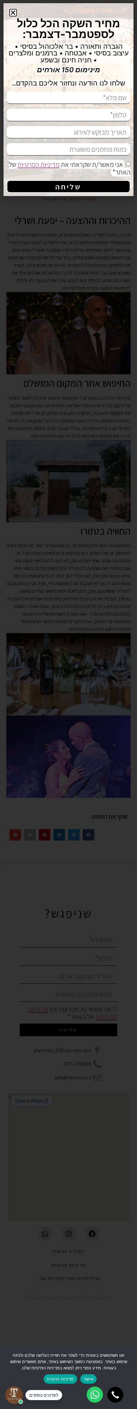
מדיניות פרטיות (60, 1378)
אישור (88, 1378)
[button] (115, 1395)
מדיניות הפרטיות (39, 164)
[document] (68, 704)
